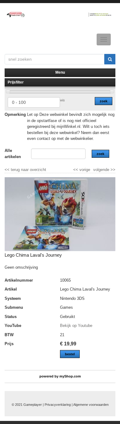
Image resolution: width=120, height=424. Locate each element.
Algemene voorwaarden (91, 404)
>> (112, 169)
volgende (104, 169)
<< (76, 169)
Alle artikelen (13, 153)
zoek (103, 101)
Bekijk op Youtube (76, 325)
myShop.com (70, 376)
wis (62, 100)
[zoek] (109, 59)
